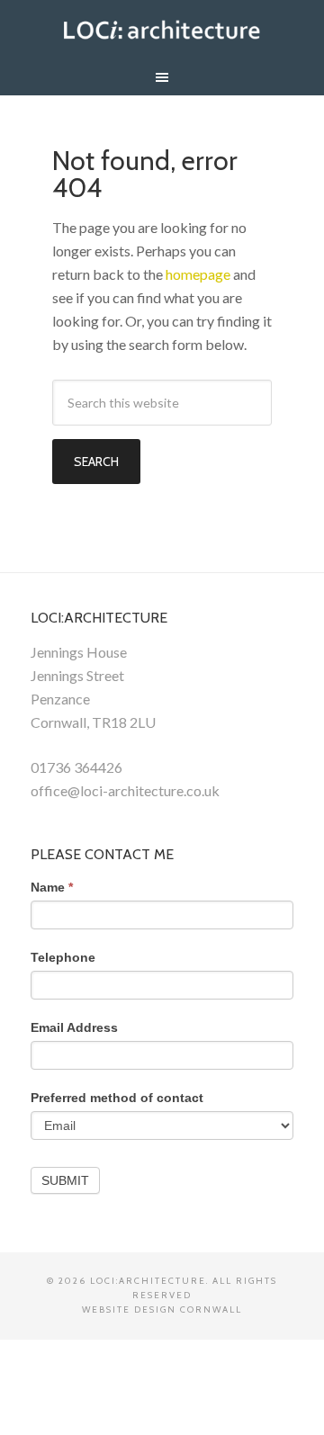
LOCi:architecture (162, 27)
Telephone (63, 957)
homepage (198, 274)
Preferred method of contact (117, 1097)
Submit (65, 1180)
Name (52, 887)
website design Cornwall (162, 1309)
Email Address (74, 1027)
